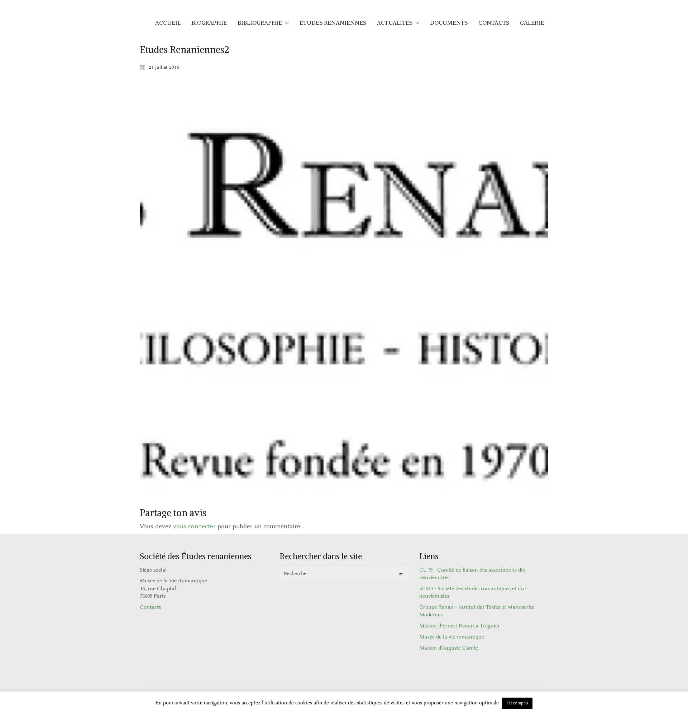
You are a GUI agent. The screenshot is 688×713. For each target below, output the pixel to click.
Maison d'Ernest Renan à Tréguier (459, 625)
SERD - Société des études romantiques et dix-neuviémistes (472, 592)
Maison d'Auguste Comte (448, 648)
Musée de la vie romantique (451, 637)
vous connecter (194, 526)
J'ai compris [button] (517, 703)
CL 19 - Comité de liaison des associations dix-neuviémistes (473, 574)
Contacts (150, 607)
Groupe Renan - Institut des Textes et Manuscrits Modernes (476, 611)
